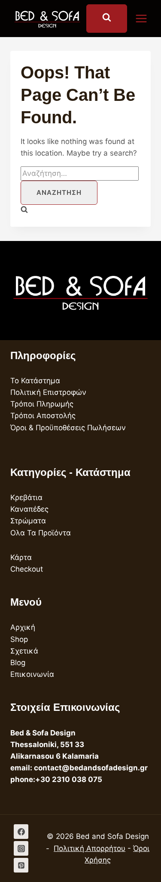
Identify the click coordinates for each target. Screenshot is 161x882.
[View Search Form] (106, 18)
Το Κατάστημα (35, 380)
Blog (17, 662)
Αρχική (22, 627)
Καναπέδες (29, 509)
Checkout (26, 569)
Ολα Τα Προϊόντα (40, 533)
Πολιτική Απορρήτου (89, 848)
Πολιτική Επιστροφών (48, 392)
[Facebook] (21, 831)
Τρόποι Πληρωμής (41, 404)
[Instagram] (21, 848)
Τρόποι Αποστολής (43, 415)
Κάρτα (21, 557)
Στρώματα (28, 520)
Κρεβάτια (26, 497)
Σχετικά (24, 651)
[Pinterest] (21, 865)
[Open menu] (145, 18)
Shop (19, 639)
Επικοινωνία (32, 674)
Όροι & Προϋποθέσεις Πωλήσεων (68, 427)
